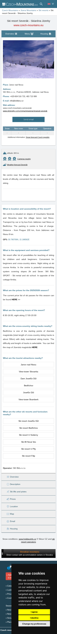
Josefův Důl (28, 392)
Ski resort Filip (28, 456)
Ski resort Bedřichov (28, 428)
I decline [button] (34, 618)
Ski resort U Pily (28, 449)
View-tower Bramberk (28, 399)
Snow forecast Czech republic (38, 137)
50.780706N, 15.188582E (19, 239)
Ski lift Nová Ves (28, 442)
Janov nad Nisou (28, 364)
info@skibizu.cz (17, 101)
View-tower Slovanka (28, 371)
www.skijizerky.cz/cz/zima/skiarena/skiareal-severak (25, 111)
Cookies (11, 598)
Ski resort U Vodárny (28, 435)
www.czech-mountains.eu (28, 25)
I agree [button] (34, 612)
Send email (29, 119)
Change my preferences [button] (34, 624)
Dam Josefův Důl (28, 378)
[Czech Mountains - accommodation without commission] (20, 4)
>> (16, 299)
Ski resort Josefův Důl (28, 421)
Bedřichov (28, 385)
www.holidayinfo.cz (27, 539)
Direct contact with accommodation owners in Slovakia (29, 555)
